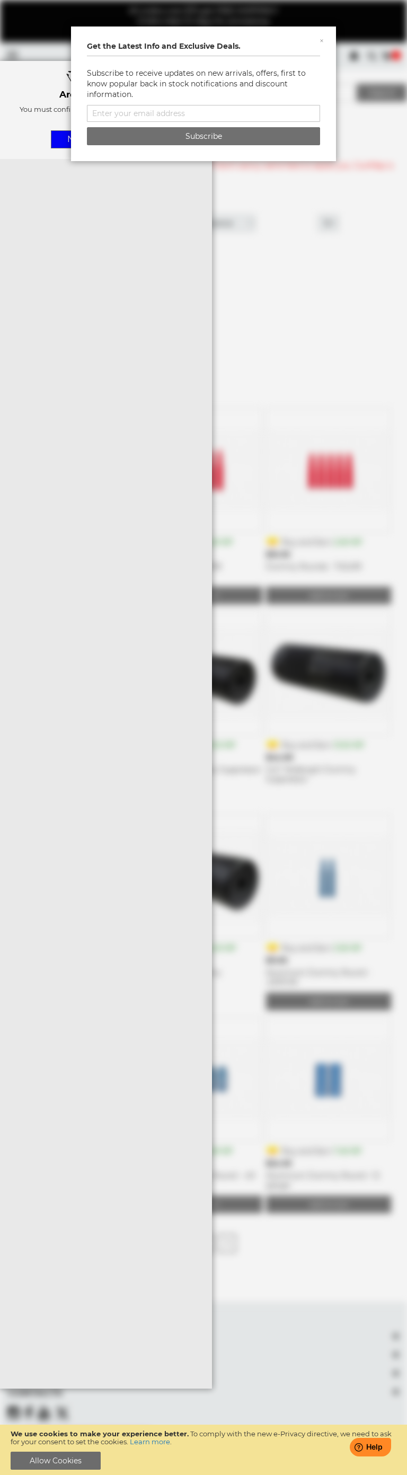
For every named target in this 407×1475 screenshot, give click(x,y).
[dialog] (203, 737)
